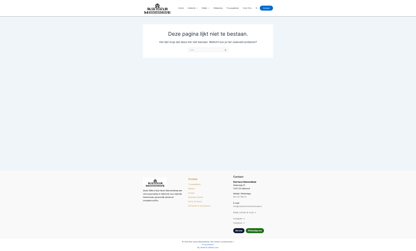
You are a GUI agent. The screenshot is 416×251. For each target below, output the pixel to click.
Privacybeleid (207, 244)
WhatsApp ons (255, 230)
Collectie (192, 8)
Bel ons (238, 230)
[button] (197, 8)
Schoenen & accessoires (199, 206)
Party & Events (195, 201)
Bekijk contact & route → (244, 212)
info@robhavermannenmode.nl (247, 206)
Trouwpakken (232, 8)
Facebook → (239, 223)
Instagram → (239, 218)
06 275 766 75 (239, 197)
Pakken (191, 188)
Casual (191, 193)
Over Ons (247, 8)
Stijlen (204, 8)
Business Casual (195, 197)
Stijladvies (218, 8)
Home (181, 8)
